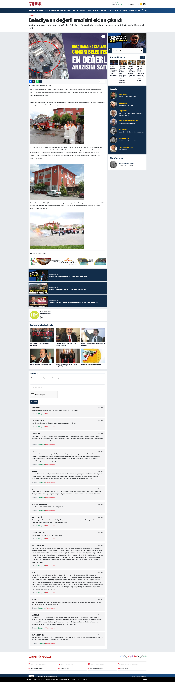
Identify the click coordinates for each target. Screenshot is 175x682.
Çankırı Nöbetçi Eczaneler (38, 664)
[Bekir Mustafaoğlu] (113, 148)
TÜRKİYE (103, 10)
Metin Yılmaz (123, 129)
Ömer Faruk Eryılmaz (126, 163)
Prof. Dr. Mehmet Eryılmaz (128, 121)
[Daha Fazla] (40, 81)
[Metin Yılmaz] (113, 131)
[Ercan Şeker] (113, 95)
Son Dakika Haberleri (96, 668)
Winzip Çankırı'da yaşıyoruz (128, 96)
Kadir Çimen (123, 103)
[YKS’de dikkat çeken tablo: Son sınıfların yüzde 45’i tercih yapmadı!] (141, 62)
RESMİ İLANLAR (134, 10)
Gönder (34, 401)
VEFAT (124, 10)
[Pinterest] (128, 656)
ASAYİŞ (47, 10)
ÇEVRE (89, 10)
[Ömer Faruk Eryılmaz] (113, 164)
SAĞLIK (63, 10)
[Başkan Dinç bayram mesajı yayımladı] (42, 335)
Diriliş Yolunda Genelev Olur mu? (130, 141)
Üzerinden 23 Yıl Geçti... (127, 123)
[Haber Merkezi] (34, 315)
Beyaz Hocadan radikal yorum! (40, 364)
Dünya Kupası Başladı (126, 105)
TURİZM (118, 10)
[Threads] (141, 656)
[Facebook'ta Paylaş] (30, 81)
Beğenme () (51, 414)
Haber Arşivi (124, 668)
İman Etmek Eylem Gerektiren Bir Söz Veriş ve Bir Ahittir (131, 114)
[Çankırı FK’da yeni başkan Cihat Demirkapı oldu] (114, 62)
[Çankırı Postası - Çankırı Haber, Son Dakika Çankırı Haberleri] (35, 4)
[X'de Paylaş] (33, 81)
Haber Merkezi (35, 85)
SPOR (69, 10)
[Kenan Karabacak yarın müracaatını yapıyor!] (93, 335)
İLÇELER (110, 10)
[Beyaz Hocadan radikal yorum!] (42, 355)
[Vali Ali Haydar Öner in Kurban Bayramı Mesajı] (68, 335)
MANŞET (32, 15)
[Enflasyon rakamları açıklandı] (93, 355)
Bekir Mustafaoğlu (126, 147)
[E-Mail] (41, 317)
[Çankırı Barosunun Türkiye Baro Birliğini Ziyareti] (68, 355)
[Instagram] (131, 656)
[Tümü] (144, 89)
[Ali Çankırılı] (113, 113)
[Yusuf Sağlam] (113, 140)
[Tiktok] (138, 656)
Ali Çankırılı (123, 111)
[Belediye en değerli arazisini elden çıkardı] (68, 56)
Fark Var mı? (123, 150)
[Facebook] (122, 656)
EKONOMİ (55, 10)
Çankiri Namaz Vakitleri (97, 664)
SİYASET (40, 10)
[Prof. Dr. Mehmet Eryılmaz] (113, 122)
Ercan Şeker (123, 94)
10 (141, 50)
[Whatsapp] (144, 656)
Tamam (145, 679)
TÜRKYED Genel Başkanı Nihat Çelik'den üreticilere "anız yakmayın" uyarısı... (122, 75)
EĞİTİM (75, 10)
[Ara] (143, 11)
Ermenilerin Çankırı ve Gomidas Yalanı (131, 132)
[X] (125, 656)
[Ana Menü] (145, 11)
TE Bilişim (143, 676)
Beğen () (42, 414)
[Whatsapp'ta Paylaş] (37, 81)
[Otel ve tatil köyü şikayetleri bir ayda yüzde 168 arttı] (132, 62)
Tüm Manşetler (65, 668)
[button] (141, 57)
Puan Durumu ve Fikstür (37, 668)
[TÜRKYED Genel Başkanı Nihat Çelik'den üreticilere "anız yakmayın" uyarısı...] (123, 62)
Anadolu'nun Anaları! (126, 166)
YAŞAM (82, 10)
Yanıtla (35, 414)
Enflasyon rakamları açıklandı (91, 364)
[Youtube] (135, 656)
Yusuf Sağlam (124, 138)
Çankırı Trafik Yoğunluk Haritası (129, 664)
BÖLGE (95, 10)
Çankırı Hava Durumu (67, 664)
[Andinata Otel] (68, 261)
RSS (32, 676)
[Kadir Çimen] (113, 104)
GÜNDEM (32, 10)
